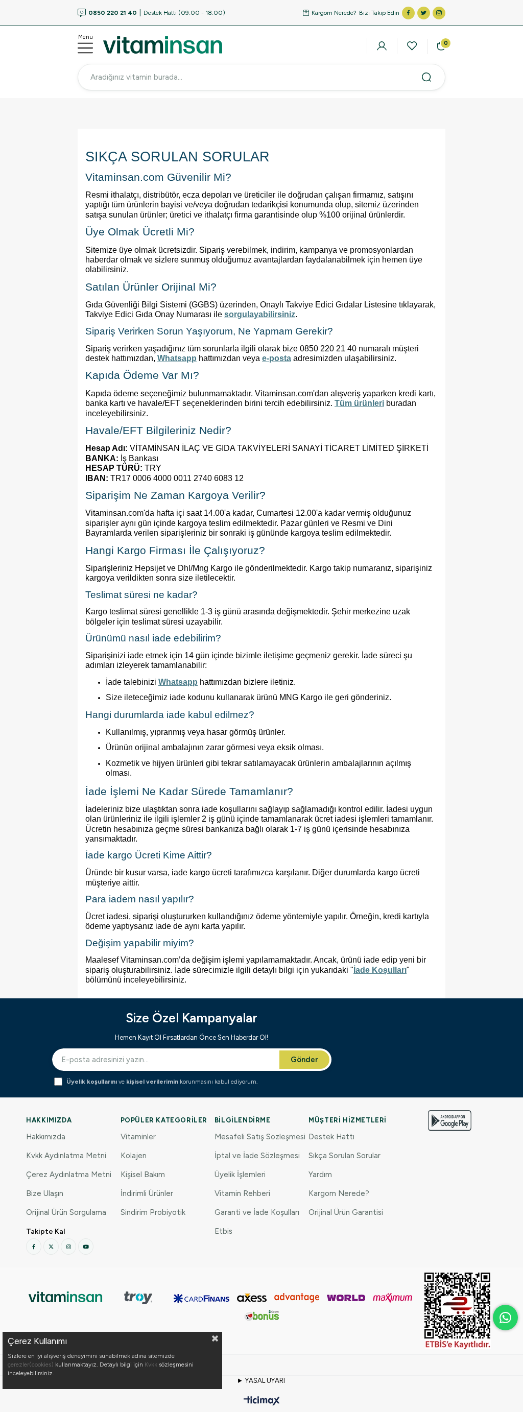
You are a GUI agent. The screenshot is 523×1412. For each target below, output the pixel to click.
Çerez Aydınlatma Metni (68, 1174)
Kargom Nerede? (334, 12)
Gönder (304, 1059)
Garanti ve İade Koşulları (257, 1212)
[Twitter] (51, 1246)
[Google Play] (450, 1120)
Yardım (320, 1174)
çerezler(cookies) (31, 1364)
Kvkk (151, 1364)
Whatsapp (177, 358)
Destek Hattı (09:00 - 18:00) (156, 13)
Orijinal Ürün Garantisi (345, 1212)
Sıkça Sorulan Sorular (344, 1155)
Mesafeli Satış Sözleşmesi (260, 1136)
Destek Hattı (331, 1136)
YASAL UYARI (265, 1380)
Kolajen (134, 1155)
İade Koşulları (380, 970)
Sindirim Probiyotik (153, 1212)
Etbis (223, 1231)
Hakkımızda (45, 1136)
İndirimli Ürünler (147, 1193)
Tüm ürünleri (359, 403)
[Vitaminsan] (457, 1311)
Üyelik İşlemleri (240, 1174)
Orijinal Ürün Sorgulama (66, 1212)
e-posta (276, 358)
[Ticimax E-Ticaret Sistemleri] (262, 1401)
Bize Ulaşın (44, 1193)
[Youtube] (85, 1246)
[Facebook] (33, 1246)
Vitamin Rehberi (242, 1193)
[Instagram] (68, 1246)
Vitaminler (138, 1136)
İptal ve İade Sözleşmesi (257, 1155)
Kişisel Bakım (143, 1174)
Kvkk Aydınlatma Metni (66, 1155)
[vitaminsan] (65, 1296)
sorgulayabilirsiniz (259, 314)
